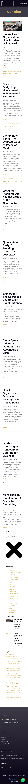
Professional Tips (13, 603)
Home (2, 735)
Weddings (11, 612)
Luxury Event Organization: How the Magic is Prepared (18, 623)
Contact (3, 739)
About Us (3, 737)
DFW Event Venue (13, 586)
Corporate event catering (12, 661)
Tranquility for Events (16, 695)
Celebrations (12, 574)
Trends (10, 608)
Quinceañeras (12, 605)
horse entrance (11, 677)
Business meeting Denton (12, 659)
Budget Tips (12, 570)
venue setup (8, 697)
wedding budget (13, 697)
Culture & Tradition (13, 577)
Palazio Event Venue (14, 596)
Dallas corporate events (17, 663)
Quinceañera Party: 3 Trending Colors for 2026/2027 (11, 248)
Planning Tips (12, 601)
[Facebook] (2, 767)
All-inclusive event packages (15, 654)
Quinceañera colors (12, 690)
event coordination (17, 670)
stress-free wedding (9, 695)
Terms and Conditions (6, 743)
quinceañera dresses (12, 692)
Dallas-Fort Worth (13, 579)
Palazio (11, 594)
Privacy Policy (4, 741)
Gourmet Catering (13, 593)
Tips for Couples (13, 607)
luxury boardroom (17, 677)
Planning (11, 600)
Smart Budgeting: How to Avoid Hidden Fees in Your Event (12, 90)
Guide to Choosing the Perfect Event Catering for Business (11, 449)
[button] (17, 3)
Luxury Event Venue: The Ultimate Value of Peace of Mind (12, 142)
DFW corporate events (13, 666)
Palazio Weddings (14, 688)
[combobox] (14, 536)
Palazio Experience (14, 598)
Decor (10, 581)
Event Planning (13, 588)
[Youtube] (10, 767)
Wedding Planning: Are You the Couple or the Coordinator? (12, 197)
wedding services (9, 699)
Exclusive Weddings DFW (12, 675)
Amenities (11, 569)
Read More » (6, 68)
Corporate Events (13, 575)
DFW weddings (17, 668)
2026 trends (8, 654)
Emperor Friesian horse (10, 670)
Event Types (12, 589)
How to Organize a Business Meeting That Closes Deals (11, 396)
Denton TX (11, 582)
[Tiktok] (7, 767)
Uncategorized (12, 610)
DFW (10, 584)
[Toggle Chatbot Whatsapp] (23, 780)
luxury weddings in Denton (16, 680)
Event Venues (12, 591)
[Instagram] (4, 767)
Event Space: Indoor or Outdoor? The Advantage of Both (11, 346)
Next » (20, 529)
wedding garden (19, 697)
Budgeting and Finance (15, 572)
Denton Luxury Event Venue (11, 665)
